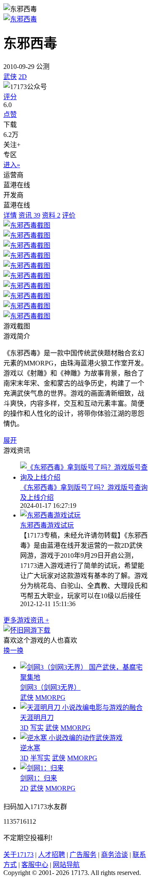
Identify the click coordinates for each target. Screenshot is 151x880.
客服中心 (34, 864)
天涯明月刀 (37, 717)
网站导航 (66, 864)
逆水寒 (30, 747)
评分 (10, 96)
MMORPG (50, 697)
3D (24, 727)
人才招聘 (51, 854)
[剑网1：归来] (42, 768)
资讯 (29, 215)
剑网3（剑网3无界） (50, 687)
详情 (10, 215)
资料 (51, 215)
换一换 (13, 650)
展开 (10, 440)
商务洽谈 (114, 854)
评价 (69, 215)
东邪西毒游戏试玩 (47, 525)
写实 (37, 727)
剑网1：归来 (38, 778)
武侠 (10, 76)
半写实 (40, 758)
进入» (11, 164)
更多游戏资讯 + (26, 620)
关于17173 (18, 854)
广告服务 (83, 854)
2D (22, 76)
